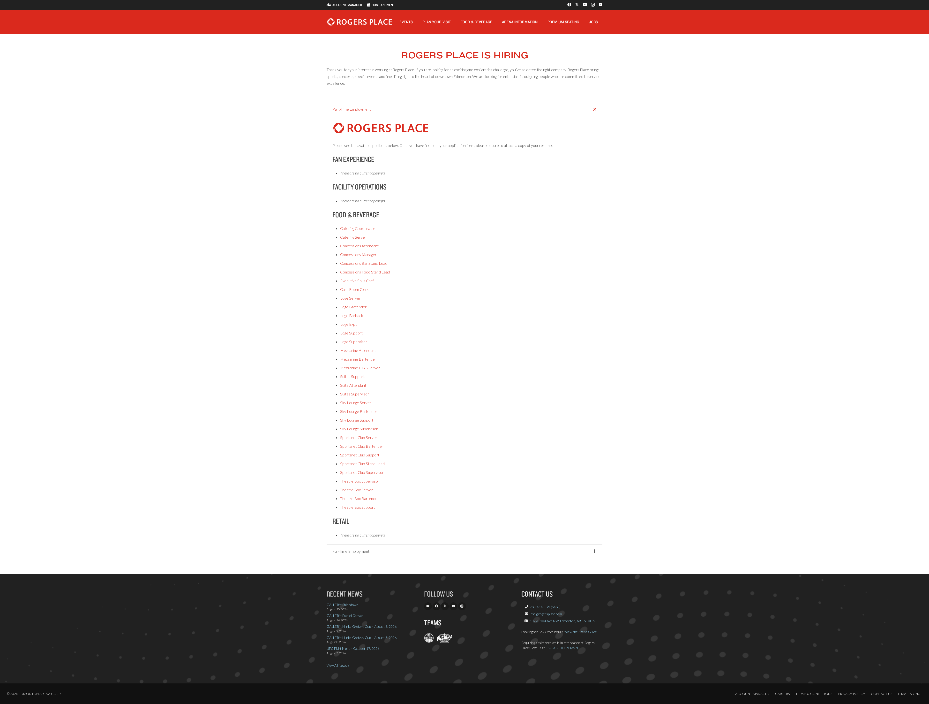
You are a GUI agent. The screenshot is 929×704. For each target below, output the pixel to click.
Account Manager (752, 694)
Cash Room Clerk (354, 289)
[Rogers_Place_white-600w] (360, 22)
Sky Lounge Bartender (358, 411)
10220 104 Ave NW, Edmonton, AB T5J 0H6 (562, 621)
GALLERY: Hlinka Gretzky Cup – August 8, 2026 (362, 638)
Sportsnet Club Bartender (361, 446)
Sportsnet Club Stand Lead (362, 463)
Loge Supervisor (353, 341)
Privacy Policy (851, 694)
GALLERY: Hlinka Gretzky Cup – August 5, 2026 (362, 626)
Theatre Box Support (357, 507)
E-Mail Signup (910, 694)
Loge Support (351, 333)
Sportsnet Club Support (359, 455)
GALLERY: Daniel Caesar (345, 615)
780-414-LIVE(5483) (545, 607)
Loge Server (350, 298)
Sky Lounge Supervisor (359, 428)
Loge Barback (351, 315)
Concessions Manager (358, 254)
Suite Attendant (353, 385)
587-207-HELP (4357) (562, 648)
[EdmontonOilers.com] (429, 641)
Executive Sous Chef (357, 280)
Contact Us (881, 694)
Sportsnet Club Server (358, 437)
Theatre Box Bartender (359, 498)
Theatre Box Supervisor (359, 481)
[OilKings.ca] (444, 641)
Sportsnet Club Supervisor (362, 472)
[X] (577, 5)
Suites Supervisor (354, 394)
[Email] (600, 5)
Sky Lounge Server (355, 402)
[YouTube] (585, 5)
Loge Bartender (353, 306)
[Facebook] (569, 5)
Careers (782, 694)
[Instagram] (593, 5)
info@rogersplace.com (546, 614)
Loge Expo (349, 324)
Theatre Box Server (356, 489)
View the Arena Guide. (581, 632)
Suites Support (352, 376)
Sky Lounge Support (356, 420)
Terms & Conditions (813, 694)
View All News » (338, 665)
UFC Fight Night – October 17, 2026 (353, 648)
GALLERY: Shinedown (342, 605)
